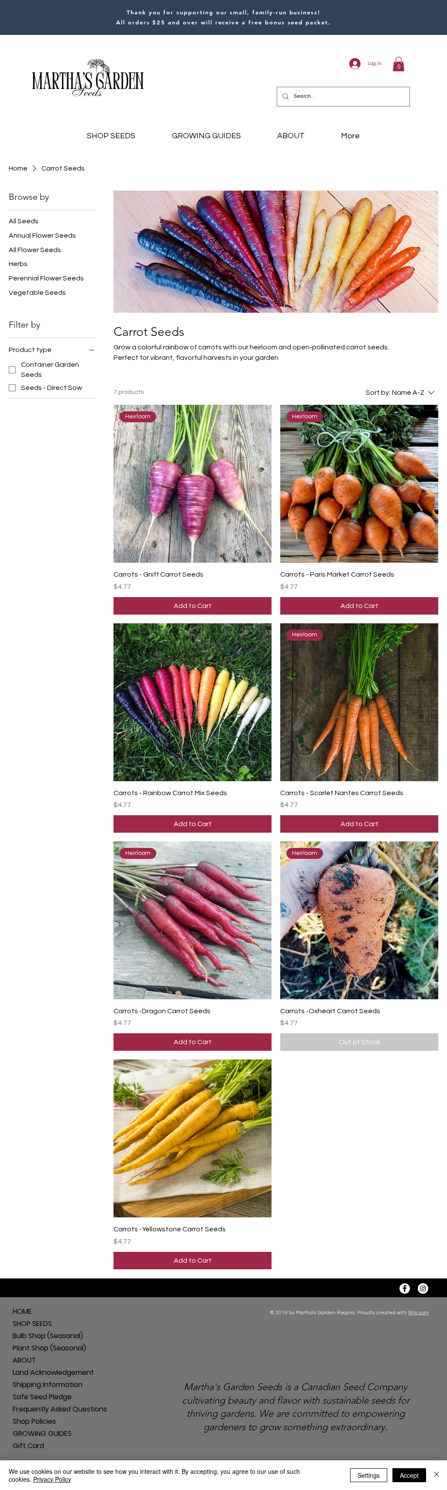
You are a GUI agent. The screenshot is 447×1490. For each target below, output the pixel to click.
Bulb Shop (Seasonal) (43, 1336)
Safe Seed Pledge (42, 1397)
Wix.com (418, 1313)
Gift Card (28, 1446)
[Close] (436, 1475)
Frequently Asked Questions (43, 1409)
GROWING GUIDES (42, 1433)
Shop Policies (34, 1421)
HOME (22, 1311)
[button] (398, 64)
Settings (369, 1475)
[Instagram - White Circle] (423, 1288)
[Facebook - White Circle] (404, 1288)
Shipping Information (43, 1385)
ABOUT (24, 1360)
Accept (409, 1475)
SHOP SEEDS (32, 1324)
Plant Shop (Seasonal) (43, 1348)
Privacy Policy (52, 1479)
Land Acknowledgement (43, 1372)
